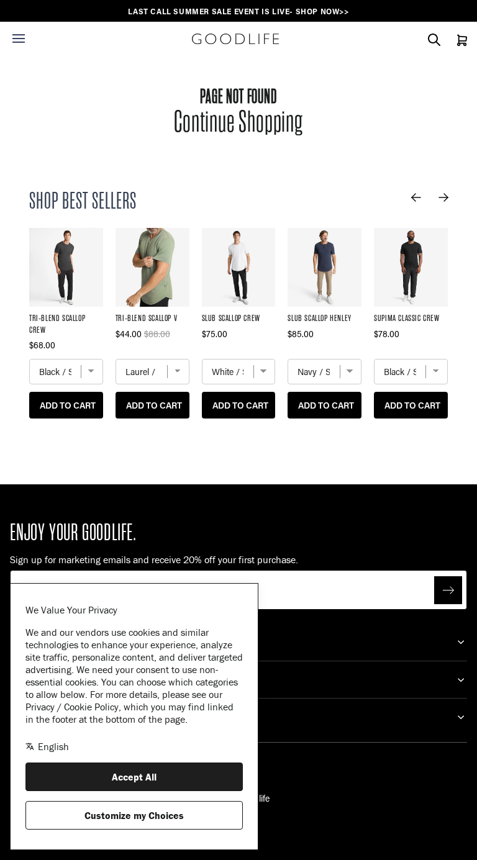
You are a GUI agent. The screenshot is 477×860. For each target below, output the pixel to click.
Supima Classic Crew (406, 318)
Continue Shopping (238, 122)
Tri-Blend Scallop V (146, 318)
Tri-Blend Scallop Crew (57, 324)
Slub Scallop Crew (231, 318)
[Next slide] (443, 197)
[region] (238, 11)
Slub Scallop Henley (319, 318)
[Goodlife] (235, 39)
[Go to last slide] (416, 197)
